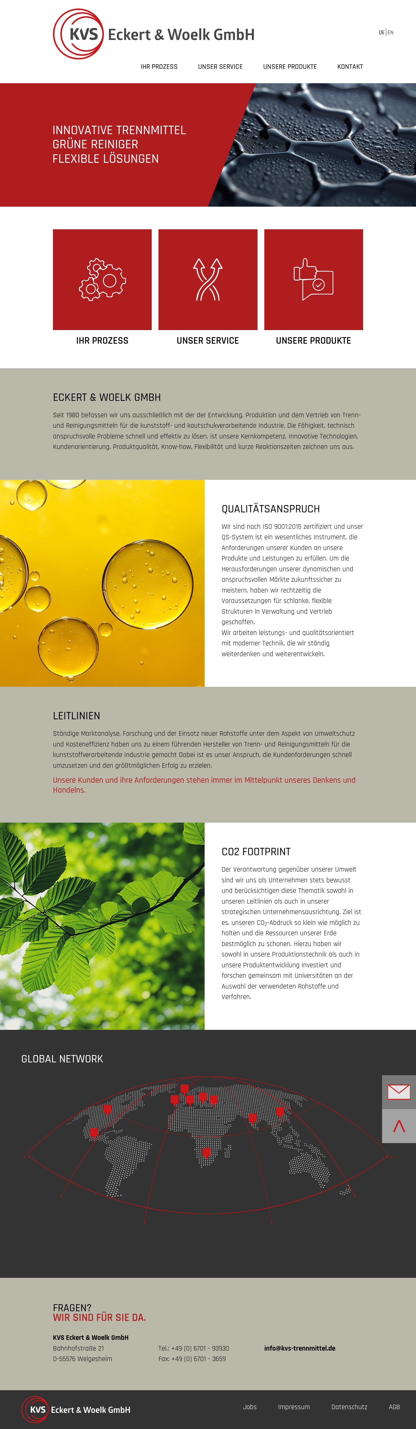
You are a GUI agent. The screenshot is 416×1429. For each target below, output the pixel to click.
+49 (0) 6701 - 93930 (200, 1348)
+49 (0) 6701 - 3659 (198, 1359)
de (382, 32)
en (390, 32)
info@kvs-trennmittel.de (299, 1348)
